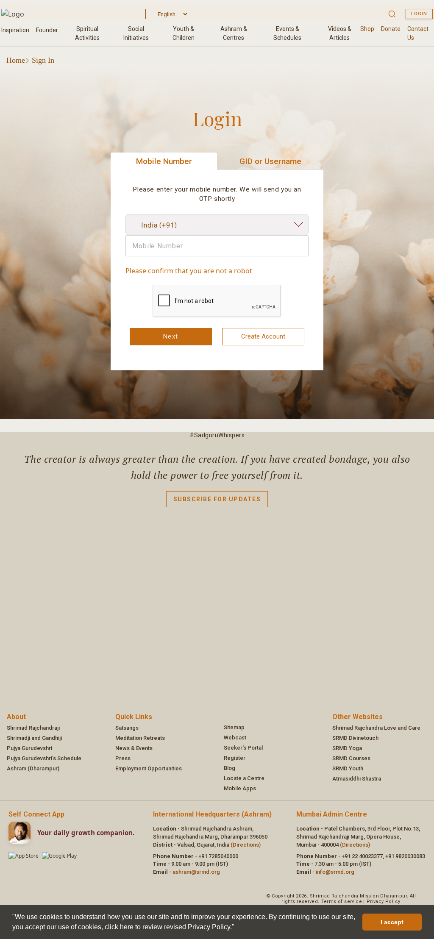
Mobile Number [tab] (164, 161)
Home (15, 60)
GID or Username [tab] (270, 161)
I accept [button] (392, 922)
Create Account (263, 336)
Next (170, 336)
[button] (237, 928)
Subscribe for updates (217, 499)
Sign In (43, 60)
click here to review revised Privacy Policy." (169, 927)
